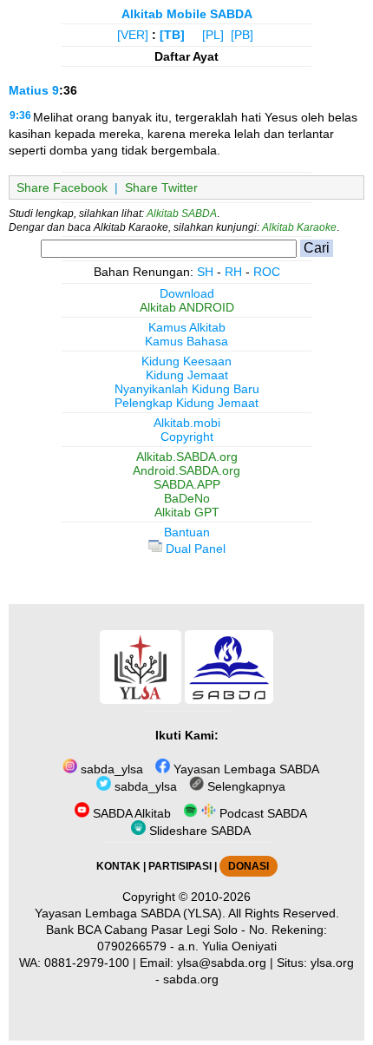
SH (205, 272)
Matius (29, 90)
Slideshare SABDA (198, 831)
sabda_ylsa (110, 769)
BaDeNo (187, 498)
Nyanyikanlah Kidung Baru (187, 389)
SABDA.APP (187, 484)
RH (233, 272)
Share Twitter (161, 187)
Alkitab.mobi (187, 423)
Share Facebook (62, 187)
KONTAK (118, 866)
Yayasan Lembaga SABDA (244, 769)
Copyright (186, 437)
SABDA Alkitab (130, 813)
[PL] (213, 35)
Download (187, 293)
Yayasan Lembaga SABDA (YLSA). (130, 913)
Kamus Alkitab (187, 327)
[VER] (132, 35)
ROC (266, 272)
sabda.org (191, 979)
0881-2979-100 (86, 962)
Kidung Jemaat (187, 375)
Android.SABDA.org (186, 470)
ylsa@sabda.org (221, 962)
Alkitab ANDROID (187, 307)
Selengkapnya (244, 786)
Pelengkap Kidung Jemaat (186, 403)
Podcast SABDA (261, 813)
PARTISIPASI (180, 866)
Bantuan (187, 532)
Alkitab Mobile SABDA (186, 14)
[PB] (242, 35)
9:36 (20, 115)
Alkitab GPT (186, 512)
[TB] (172, 35)
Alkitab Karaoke (299, 227)
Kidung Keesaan (186, 361)
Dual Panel (194, 548)
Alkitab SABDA (182, 213)
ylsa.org (332, 962)
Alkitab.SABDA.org (187, 456)
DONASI (248, 866)
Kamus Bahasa (186, 341)
